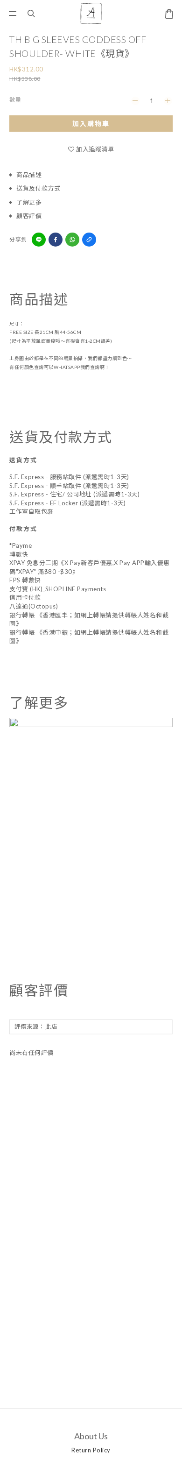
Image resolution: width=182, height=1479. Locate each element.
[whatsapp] (72, 240)
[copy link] (89, 240)
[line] (39, 240)
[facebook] (56, 240)
